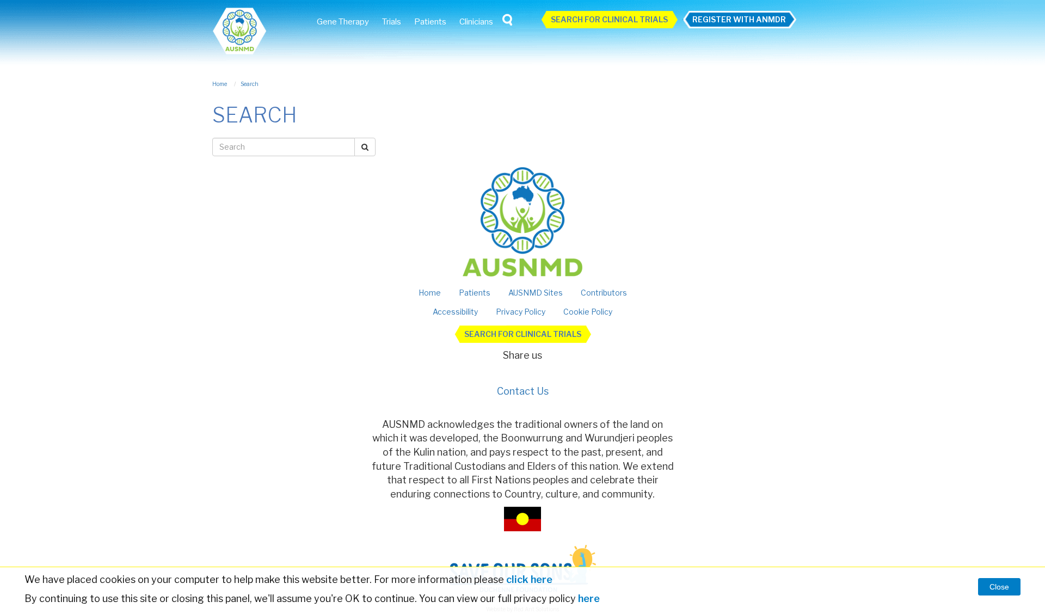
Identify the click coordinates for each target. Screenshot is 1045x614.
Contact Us (523, 391)
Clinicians (476, 22)
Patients (430, 22)
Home (430, 292)
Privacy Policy (520, 311)
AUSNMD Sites (535, 292)
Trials (391, 22)
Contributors (604, 292)
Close (999, 586)
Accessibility (455, 311)
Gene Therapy (343, 22)
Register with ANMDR (739, 19)
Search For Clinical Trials (609, 19)
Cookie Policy (587, 311)
